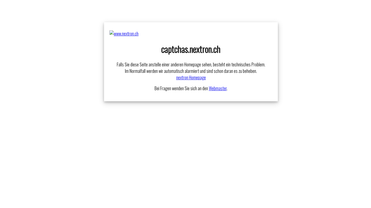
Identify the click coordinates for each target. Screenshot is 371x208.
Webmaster (218, 88)
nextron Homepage (191, 77)
